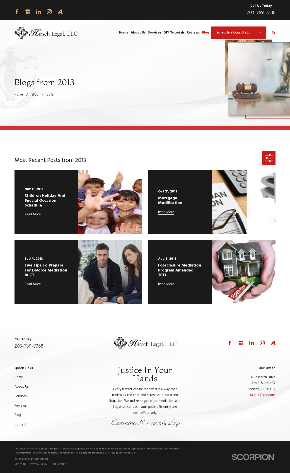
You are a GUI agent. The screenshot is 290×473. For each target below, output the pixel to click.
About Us (21, 386)
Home (18, 377)
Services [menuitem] (154, 32)
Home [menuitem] (123, 32)
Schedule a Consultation (234, 32)
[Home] (45, 33)
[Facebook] (16, 11)
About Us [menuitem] (138, 32)
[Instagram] (49, 11)
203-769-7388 (261, 12)
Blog (17, 415)
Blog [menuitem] (205, 32)
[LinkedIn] (38, 11)
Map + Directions (263, 395)
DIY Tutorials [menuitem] (174, 32)
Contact (20, 424)
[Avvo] (60, 11)
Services (20, 396)
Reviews (20, 405)
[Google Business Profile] (27, 11)
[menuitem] (20, 464)
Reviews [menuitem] (193, 32)
